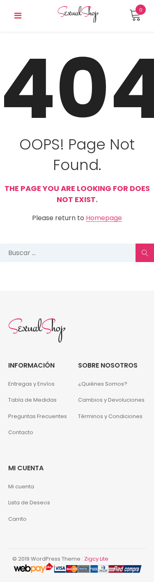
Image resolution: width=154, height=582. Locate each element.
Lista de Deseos (29, 502)
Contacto (20, 432)
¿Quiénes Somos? (102, 384)
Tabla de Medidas (32, 400)
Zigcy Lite (96, 559)
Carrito (17, 519)
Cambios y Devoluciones (111, 400)
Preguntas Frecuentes (37, 416)
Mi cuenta (21, 486)
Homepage (104, 218)
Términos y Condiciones (110, 416)
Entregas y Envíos (31, 384)
